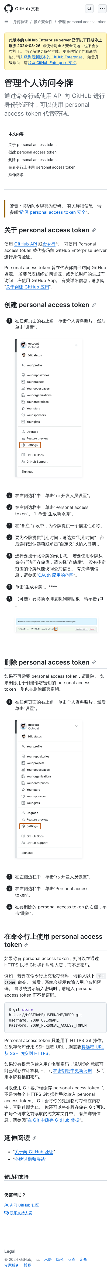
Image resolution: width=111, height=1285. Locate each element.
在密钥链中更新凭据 (72, 1070)
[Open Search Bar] (89, 8)
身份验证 (20, 21)
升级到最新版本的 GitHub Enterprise (51, 57)
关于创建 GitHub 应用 (27, 287)
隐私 (60, 1259)
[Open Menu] (102, 8)
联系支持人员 (21, 1213)
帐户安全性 (43, 21)
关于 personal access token (46, 230)
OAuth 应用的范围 (56, 575)
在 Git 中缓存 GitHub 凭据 (53, 1120)
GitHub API (25, 244)
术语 (48, 1259)
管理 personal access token (82, 21)
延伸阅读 (17, 1138)
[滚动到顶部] (99, 1273)
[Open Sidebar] (6, 21)
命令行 (49, 244)
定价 (83, 1259)
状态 (71, 1259)
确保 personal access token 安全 (53, 212)
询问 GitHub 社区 (24, 1205)
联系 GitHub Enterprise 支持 (52, 62)
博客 (27, 1265)
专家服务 (11, 1265)
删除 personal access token (46, 662)
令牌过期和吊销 (30, 1159)
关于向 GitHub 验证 (34, 1151)
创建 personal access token (46, 305)
